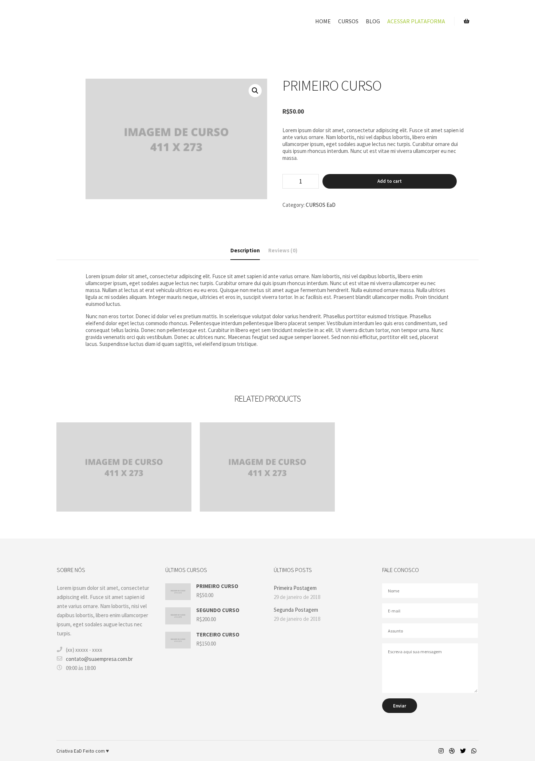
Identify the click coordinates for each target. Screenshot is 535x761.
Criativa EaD (69, 751)
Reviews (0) (282, 250)
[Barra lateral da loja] (466, 21)
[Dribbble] (452, 751)
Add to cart (389, 181)
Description (245, 250)
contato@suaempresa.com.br (99, 658)
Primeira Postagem (295, 587)
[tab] (245, 250)
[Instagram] (441, 751)
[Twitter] (463, 751)
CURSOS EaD (321, 204)
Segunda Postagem (296, 609)
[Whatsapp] (474, 751)
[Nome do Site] (92, 21)
